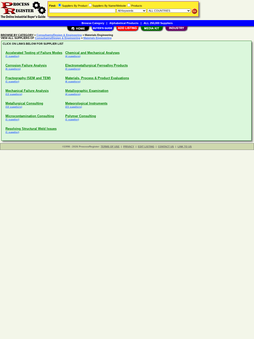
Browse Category (93, 23)
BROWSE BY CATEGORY (17, 35)
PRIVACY (128, 146)
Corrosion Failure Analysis (26, 65)
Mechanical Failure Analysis (27, 91)
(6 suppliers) (13, 69)
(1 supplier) (12, 56)
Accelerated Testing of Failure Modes (33, 53)
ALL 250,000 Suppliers (158, 23)
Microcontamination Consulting (29, 116)
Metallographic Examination (86, 91)
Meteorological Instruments (86, 103)
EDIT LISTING (146, 146)
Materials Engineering (97, 37)
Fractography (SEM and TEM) (28, 78)
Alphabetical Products (123, 23)
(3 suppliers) (72, 69)
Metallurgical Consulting (24, 103)
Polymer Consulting (80, 116)
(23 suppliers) (73, 106)
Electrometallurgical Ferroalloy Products (96, 65)
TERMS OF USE (110, 146)
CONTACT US (166, 146)
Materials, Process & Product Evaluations (97, 78)
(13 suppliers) (13, 94)
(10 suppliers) (13, 106)
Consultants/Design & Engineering (59, 35)
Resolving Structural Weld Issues (31, 129)
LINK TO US (185, 146)
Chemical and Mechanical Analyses (92, 53)
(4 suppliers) (72, 56)
